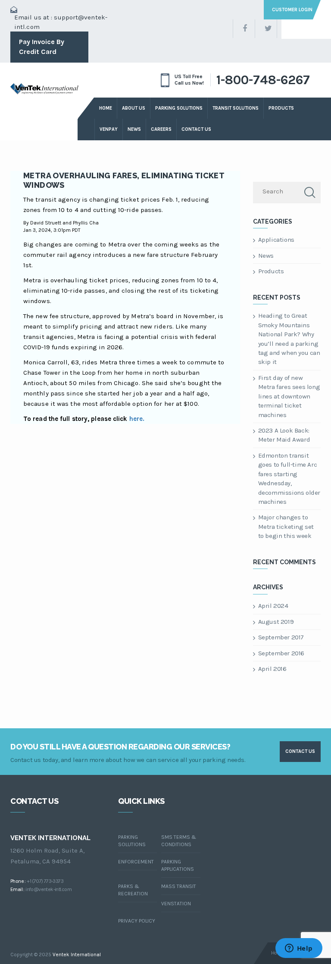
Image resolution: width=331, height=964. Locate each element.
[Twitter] (266, 28)
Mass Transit (178, 886)
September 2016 (281, 653)
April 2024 (273, 606)
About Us (133, 108)
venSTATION (176, 904)
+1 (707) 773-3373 (45, 881)
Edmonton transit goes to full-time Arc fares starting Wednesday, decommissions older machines (289, 479)
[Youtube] (310, 28)
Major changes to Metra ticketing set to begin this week (286, 526)
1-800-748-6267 (263, 80)
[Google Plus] (288, 28)
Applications (276, 239)
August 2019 (276, 622)
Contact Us (196, 129)
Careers (161, 129)
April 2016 (272, 669)
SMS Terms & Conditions (178, 840)
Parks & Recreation (133, 890)
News (134, 129)
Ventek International (77, 954)
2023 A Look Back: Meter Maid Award (284, 435)
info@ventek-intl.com (48, 889)
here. (137, 419)
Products (271, 271)
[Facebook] (244, 28)
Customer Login (292, 10)
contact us (300, 751)
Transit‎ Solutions (235, 108)
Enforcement (136, 862)
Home (105, 108)
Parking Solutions (179, 108)
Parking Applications (177, 865)
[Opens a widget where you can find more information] (298, 949)
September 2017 (281, 637)
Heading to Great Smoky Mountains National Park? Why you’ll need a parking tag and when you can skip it (289, 339)
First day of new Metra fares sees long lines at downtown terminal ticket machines (289, 396)
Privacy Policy (136, 921)
